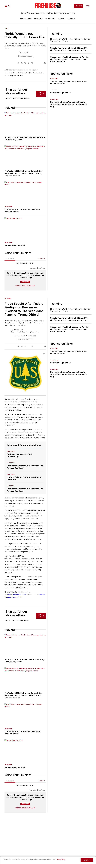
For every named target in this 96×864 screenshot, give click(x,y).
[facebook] (18, 63)
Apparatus (72, 18)
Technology (50, 18)
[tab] (9, 258)
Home (6, 28)
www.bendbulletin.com (17, 595)
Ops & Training (25, 18)
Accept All (87, 860)
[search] (9, 6)
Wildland (7, 298)
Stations (61, 18)
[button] (5, 6)
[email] (32, 63)
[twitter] (25, 63)
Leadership (38, 18)
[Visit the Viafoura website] (41, 268)
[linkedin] (22, 63)
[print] (45, 63)
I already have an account (25, 285)
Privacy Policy (61, 859)
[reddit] (28, 63)
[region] (25, 263)
